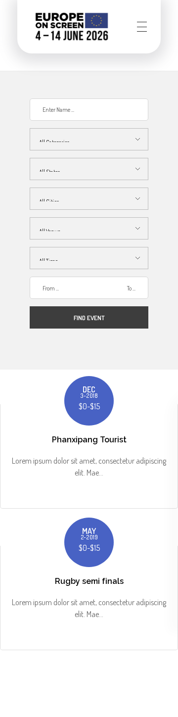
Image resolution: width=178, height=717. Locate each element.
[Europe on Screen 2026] (71, 26)
